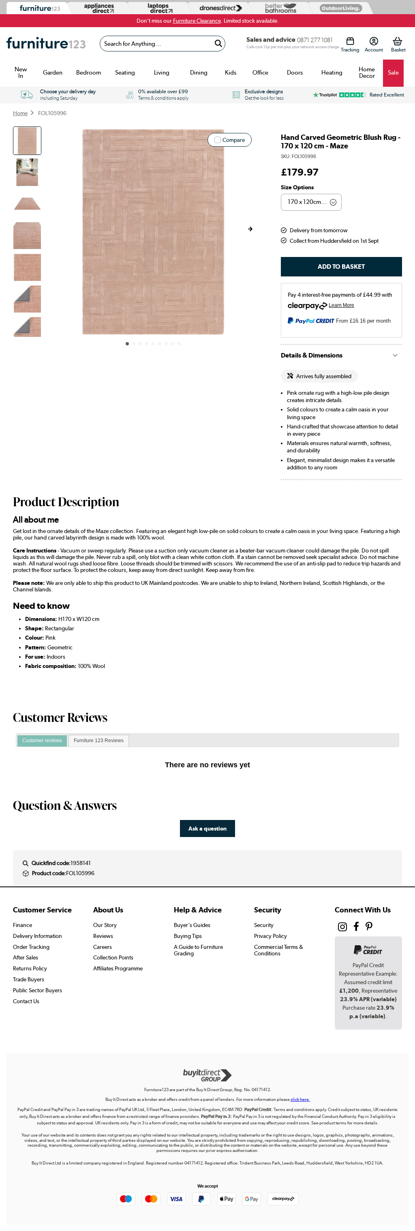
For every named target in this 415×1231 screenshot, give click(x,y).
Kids (230, 72)
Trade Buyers (28, 979)
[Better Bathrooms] (279, 8)
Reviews (103, 936)
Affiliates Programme (118, 968)
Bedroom (88, 72)
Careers (102, 947)
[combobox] (162, 43)
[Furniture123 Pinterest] (369, 928)
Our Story (105, 925)
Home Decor (367, 72)
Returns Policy (30, 968)
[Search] (218, 43)
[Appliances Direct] (98, 8)
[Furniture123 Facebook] (356, 928)
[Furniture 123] (38, 8)
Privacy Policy (270, 936)
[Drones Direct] (218, 8)
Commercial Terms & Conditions (278, 950)
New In (21, 72)
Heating (331, 72)
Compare (233, 139)
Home (20, 113)
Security (264, 925)
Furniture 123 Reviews (99, 740)
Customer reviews (42, 740)
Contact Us (26, 1001)
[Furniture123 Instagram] (342, 928)
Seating (125, 72)
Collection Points (113, 957)
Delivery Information (37, 936)
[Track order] (350, 41)
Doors (295, 72)
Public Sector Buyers (37, 990)
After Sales (25, 957)
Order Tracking (31, 947)
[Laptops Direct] (158, 8)
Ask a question (207, 828)
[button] (250, 229)
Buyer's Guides (192, 925)
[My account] (374, 41)
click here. (300, 1099)
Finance (22, 925)
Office (260, 72)
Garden (52, 72)
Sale (393, 72)
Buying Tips (188, 936)
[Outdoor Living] (339, 8)
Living (161, 72)
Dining (199, 72)
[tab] (42, 741)
